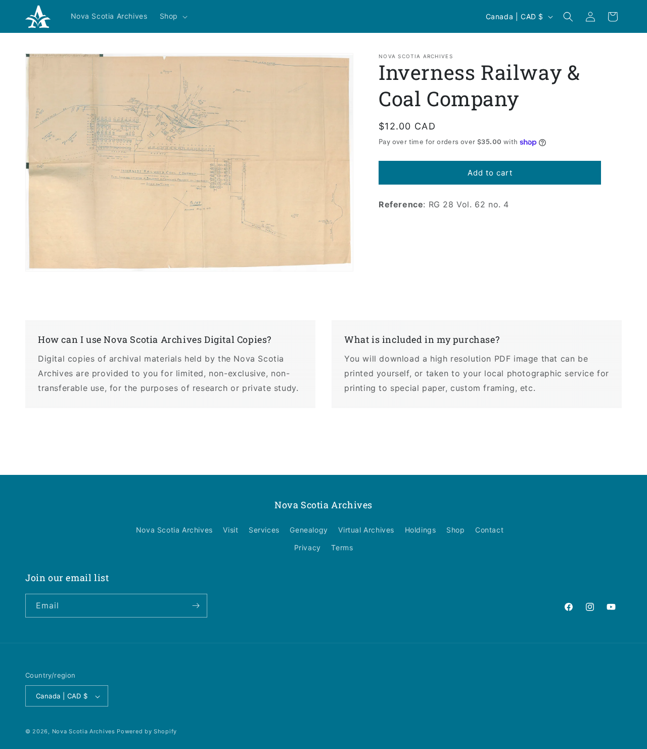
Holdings (420, 529)
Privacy (307, 548)
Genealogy (309, 529)
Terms (342, 548)
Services (264, 529)
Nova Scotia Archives (174, 529)
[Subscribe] (195, 606)
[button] (173, 16)
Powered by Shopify (147, 731)
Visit (230, 529)
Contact (489, 529)
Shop (455, 529)
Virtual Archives (366, 529)
